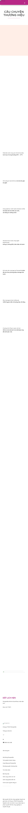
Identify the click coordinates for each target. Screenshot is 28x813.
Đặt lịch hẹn (6, 106)
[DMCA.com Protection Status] (7, 786)
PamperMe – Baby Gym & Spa (10, 754)
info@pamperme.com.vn (10, 739)
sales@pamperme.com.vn (11, 486)
